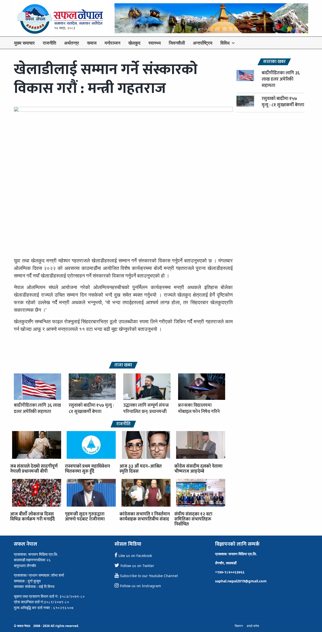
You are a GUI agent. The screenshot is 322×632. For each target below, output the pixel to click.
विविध (225, 43)
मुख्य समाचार (24, 43)
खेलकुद (134, 43)
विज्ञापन (239, 626)
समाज (92, 43)
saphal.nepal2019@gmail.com (241, 581)
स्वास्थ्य (154, 43)
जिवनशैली (177, 43)
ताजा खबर (123, 365)
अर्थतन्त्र (71, 43)
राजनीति (49, 43)
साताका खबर (274, 61)
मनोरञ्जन (112, 43)
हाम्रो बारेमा (253, 626)
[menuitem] (24, 43)
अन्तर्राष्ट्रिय (202, 43)
